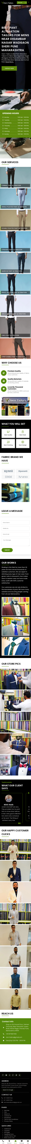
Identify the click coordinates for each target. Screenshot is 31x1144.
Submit (7, 550)
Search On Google (8, 1090)
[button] (9, 68)
